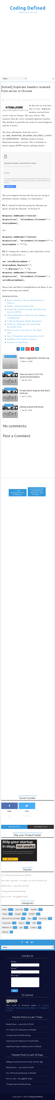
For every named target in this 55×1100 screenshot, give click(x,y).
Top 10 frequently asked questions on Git (25, 336)
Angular (18, 914)
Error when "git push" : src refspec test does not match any (24, 880)
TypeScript (6, 923)
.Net (34, 923)
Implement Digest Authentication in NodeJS (24, 1046)
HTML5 (32, 914)
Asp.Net (34, 909)
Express (22, 923)
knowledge (45, 100)
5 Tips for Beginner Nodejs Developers (24, 321)
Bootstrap (43, 918)
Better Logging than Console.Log (34, 358)
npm (21, 927)
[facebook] (22, 942)
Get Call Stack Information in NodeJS (16, 875)
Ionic (29, 918)
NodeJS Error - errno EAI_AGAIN (15, 886)
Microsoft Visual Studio (11, 918)
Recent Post (14, 827)
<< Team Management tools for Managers (17, 492)
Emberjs (5, 932)
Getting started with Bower (32, 407)
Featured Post (41, 827)
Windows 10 (7, 927)
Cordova (34, 927)
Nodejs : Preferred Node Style (20, 306)
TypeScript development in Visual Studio (22, 1041)
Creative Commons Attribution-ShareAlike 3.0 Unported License (27, 1008)
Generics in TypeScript (17, 342)
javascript (19, 909)
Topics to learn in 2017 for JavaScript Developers (31, 375)
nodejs (4, 909)
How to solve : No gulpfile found (14, 897)
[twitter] (27, 942)
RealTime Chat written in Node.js (22, 339)
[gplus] (32, 942)
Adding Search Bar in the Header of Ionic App (24, 1062)
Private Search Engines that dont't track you (35, 392)
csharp (4, 914)
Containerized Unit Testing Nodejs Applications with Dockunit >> (36, 491)
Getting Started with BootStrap (13, 891)
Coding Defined (28, 8)
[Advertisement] (27, 45)
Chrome (37, 100)
